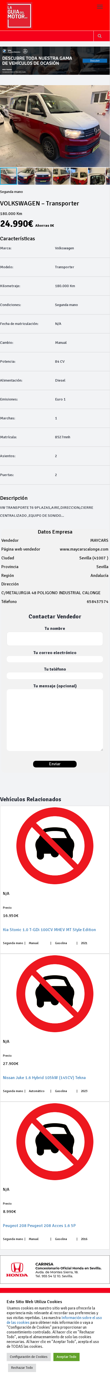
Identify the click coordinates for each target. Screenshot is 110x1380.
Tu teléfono (55, 669)
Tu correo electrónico (54, 652)
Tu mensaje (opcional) (55, 686)
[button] (26, 176)
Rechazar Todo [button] (22, 1368)
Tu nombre (55, 628)
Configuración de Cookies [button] (29, 1357)
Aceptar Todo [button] (66, 1357)
